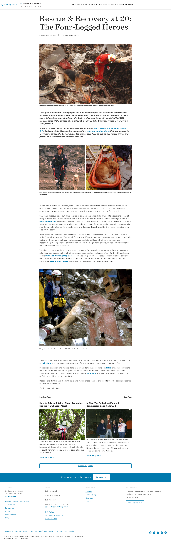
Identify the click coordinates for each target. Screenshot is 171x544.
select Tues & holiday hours (57, 507)
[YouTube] (165, 532)
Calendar (89, 498)
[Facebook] (150, 532)
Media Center (10, 515)
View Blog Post (46, 457)
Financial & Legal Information (16, 531)
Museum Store (51, 519)
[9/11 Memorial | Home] (31, 4)
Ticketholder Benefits (54, 515)
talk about (47, 363)
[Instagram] (158, 532)
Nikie (108, 368)
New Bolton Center (59, 261)
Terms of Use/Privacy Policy (42, 531)
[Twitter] (162, 532)
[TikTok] (154, 532)
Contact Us (9, 508)
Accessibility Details (65, 531)
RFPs (7, 518)
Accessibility (91, 495)
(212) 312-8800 (11, 505)
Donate (99, 477)
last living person (47, 221)
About (7, 511)
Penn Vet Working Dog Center (59, 256)
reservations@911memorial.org (17, 501)
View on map (10, 496)
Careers (89, 491)
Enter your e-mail (135, 503)
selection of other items (98, 131)
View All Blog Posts (85, 466)
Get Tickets (50, 512)
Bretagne (91, 373)
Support (89, 501)
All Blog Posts (10, 4)
